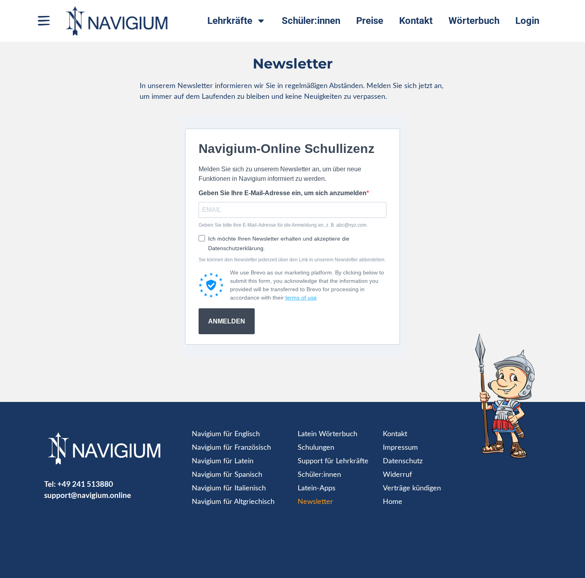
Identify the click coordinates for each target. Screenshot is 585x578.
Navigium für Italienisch (229, 488)
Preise (369, 20)
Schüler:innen (311, 20)
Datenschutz (403, 461)
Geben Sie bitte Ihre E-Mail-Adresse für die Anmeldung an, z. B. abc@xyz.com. (283, 225)
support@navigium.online (87, 495)
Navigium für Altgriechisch (233, 502)
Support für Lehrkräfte (333, 461)
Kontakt (416, 20)
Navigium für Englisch (226, 434)
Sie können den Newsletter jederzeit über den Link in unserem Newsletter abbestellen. (292, 259)
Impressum (400, 447)
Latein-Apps (316, 488)
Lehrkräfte (229, 20)
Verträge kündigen (412, 488)
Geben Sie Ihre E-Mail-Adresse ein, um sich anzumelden (283, 193)
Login (527, 20)
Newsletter (315, 502)
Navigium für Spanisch (227, 474)
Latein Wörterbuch (327, 434)
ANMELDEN (226, 321)
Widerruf (397, 474)
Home (392, 502)
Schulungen (316, 447)
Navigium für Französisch (231, 447)
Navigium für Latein (223, 461)
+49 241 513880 (85, 483)
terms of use (301, 297)
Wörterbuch (473, 20)
